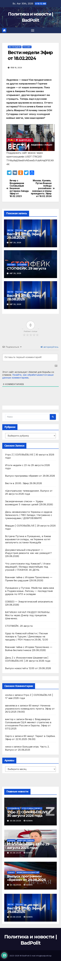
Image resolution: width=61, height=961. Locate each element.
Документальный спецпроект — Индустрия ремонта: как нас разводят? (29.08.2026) (28, 553)
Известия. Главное (25, 840)
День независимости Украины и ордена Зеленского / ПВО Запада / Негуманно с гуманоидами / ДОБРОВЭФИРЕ (28, 515)
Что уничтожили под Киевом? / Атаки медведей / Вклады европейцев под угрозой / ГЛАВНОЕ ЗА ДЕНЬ (27, 566)
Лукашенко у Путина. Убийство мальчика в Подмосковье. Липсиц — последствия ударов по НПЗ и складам (29, 591)
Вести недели (15, 47)
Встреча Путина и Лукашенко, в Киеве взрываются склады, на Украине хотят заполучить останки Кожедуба (28, 539)
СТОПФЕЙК (22, 264)
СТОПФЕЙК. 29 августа (26, 268)
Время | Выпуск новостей (28, 872)
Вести (10, 230)
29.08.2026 (16, 885)
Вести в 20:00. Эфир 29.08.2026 (24, 236)
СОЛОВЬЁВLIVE (13, 808)
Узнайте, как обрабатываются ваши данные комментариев (27, 376)
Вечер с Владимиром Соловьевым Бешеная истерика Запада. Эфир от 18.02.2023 (19, 188)
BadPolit (25, 956)
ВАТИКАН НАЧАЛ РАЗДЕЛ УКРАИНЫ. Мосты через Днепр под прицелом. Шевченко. (27, 615)
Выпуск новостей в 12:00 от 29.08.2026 (28, 668)
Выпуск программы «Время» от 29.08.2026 (30, 475)
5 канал (11, 840)
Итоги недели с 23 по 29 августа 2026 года (28, 846)
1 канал (11, 872)
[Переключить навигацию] (33, 30)
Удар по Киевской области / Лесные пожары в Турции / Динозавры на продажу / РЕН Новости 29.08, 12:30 (26, 636)
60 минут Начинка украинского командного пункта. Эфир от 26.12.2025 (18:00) (30, 708)
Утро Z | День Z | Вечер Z (32, 808)
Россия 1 (27, 47)
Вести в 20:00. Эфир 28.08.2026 (24, 297)
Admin (29, 821)
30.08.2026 (16, 821)
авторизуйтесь (50, 347)
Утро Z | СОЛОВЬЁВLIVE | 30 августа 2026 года (28, 814)
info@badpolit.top (43, 956)
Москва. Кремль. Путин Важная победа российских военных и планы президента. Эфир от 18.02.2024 (41, 188)
